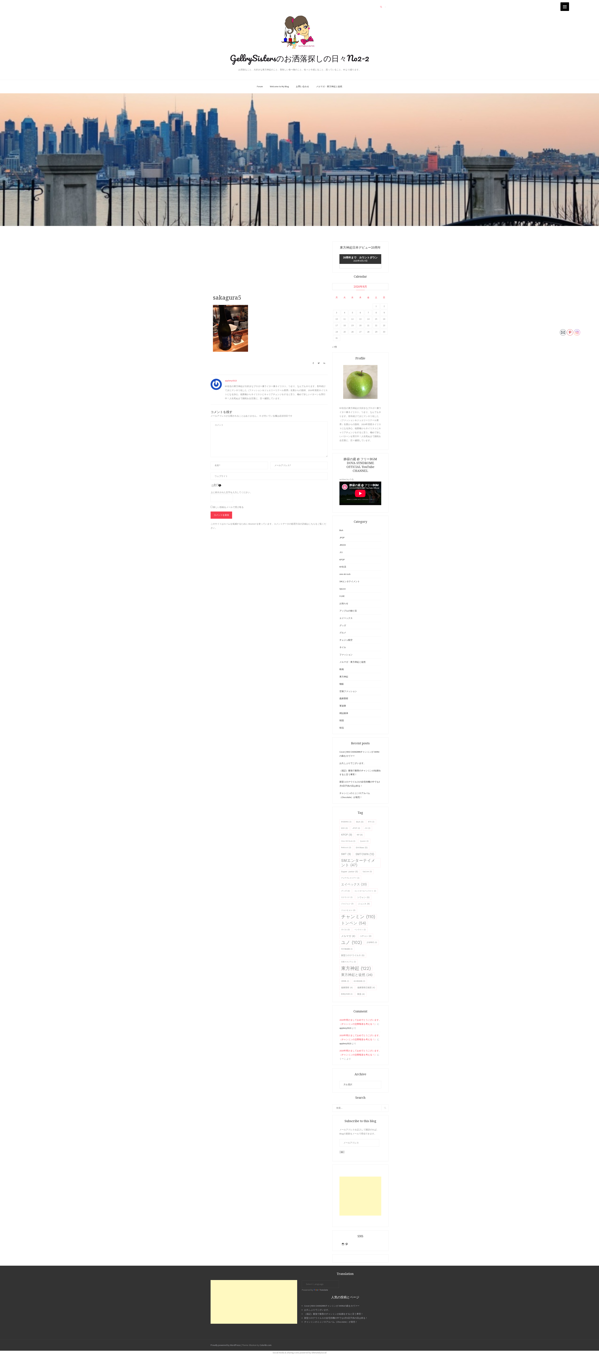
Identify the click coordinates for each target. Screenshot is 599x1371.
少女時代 (372, 942)
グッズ (342, 625)
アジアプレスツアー (350, 878)
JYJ (341, 552)
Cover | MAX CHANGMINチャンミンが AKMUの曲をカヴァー (331, 1305)
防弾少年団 (347, 994)
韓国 (341, 720)
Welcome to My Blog (279, 86)
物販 (341, 684)
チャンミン (358, 916)
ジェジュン (347, 904)
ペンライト (360, 930)
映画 (341, 669)
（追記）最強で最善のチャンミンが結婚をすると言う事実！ (333, 1313)
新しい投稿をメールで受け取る (228, 507)
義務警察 (343, 698)
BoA (341, 530)
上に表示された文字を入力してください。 (231, 492)
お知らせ (343, 603)
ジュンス (364, 904)
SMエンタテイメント (349, 581)
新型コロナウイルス (352, 955)
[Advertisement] (269, 268)
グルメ (342, 632)
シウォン (363, 897)
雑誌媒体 (343, 713)
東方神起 (343, 676)
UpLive (342, 588)
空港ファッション (348, 691)
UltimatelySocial (319, 1352)
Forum (260, 86)
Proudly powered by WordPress (226, 1345)
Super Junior (349, 871)
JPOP (342, 537)
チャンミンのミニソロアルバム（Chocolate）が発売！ (330, 1321)
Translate (323, 1289)
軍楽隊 (342, 705)
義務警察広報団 (366, 987)
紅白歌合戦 (359, 981)
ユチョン (365, 936)
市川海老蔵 (347, 949)
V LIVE (342, 596)
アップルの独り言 (348, 610)
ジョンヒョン (348, 910)
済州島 (345, 981)
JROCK (342, 545)
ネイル (342, 647)
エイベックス (346, 618)
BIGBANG (346, 822)
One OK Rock (348, 841)
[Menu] (564, 6)
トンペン (353, 923)
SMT (346, 854)
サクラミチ (347, 897)
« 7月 (334, 346)
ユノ (351, 942)
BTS (371, 822)
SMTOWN (365, 854)
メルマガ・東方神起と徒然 (329, 86)
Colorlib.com (265, 1345)
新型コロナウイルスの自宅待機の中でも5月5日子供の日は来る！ (336, 1318)
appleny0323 (231, 380)
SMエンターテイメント (358, 862)
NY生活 (342, 566)
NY (360, 835)
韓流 (341, 727)
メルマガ (348, 936)
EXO (344, 828)
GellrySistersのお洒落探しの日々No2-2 (299, 58)
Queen (364, 841)
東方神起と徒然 (357, 975)
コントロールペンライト (365, 891)
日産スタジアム (348, 962)
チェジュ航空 (346, 640)
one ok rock (345, 574)
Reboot (346, 847)
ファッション (346, 654)
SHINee (362, 847)
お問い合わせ (302, 86)
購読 (342, 1152)
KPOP (342, 559)
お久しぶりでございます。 (352, 763)
